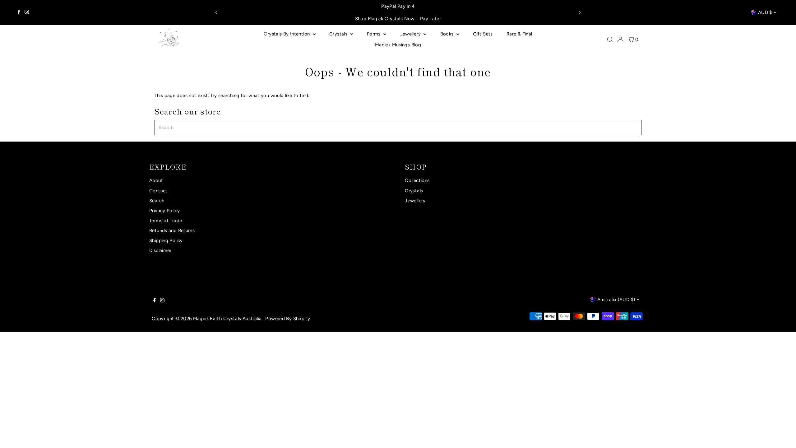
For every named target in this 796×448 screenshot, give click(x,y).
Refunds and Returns (172, 230)
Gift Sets (483, 34)
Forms (374, 34)
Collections (417, 180)
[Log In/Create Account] (620, 39)
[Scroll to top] (783, 435)
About (156, 180)
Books (447, 34)
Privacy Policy (164, 210)
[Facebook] (19, 12)
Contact (158, 191)
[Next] (579, 13)
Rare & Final (519, 34)
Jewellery (411, 34)
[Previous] (217, 13)
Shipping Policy (166, 240)
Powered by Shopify (287, 318)
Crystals (339, 34)
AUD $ (765, 12)
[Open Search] (610, 39)
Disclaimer (160, 250)
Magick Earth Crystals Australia (227, 318)
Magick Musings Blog (398, 45)
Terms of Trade (165, 220)
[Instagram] (26, 12)
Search (156, 200)
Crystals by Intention (287, 34)
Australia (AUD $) (616, 299)
